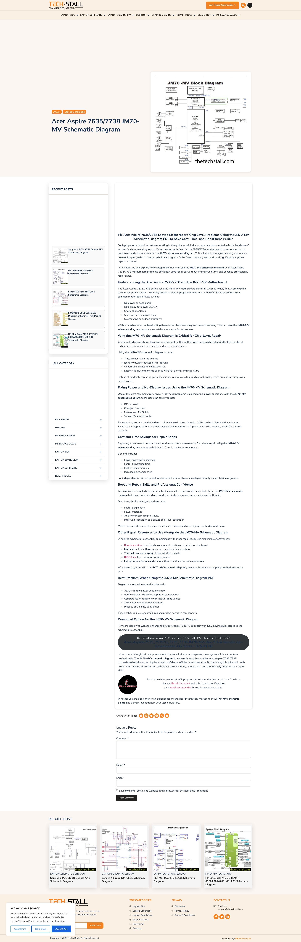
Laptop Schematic (74, 112)
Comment (122, 738)
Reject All (41, 929)
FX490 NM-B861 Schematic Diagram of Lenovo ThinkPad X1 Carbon (84, 315)
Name (120, 765)
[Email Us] (215, 906)
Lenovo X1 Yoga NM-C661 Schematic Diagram (81, 293)
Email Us (222, 906)
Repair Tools (78, 476)
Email (120, 778)
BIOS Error (78, 419)
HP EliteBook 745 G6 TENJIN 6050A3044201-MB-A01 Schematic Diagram (83, 337)
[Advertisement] (150, 45)
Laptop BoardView (78, 460)
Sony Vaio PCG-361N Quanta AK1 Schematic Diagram (85, 251)
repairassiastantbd (180, 687)
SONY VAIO (79, 873)
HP (207, 873)
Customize (20, 929)
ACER (56, 112)
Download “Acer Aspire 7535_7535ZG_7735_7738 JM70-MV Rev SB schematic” (183, 642)
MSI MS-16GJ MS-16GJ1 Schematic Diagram (80, 272)
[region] (40, 919)
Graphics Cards (78, 436)
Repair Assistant (180, 683)
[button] (243, 5)
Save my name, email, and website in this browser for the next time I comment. (163, 790)
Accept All (61, 929)
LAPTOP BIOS (78, 452)
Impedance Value (78, 444)
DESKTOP (78, 428)
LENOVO (129, 873)
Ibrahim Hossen (243, 938)
